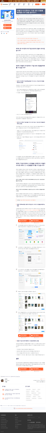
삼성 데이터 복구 (3, 424)
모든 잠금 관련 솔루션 (4, 427)
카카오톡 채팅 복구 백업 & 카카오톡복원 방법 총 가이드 (12, 398)
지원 (32, 4)
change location (28, 394)
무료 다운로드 (8, 25)
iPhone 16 (27, 391)
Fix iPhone (39, 398)
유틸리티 (28, 4)
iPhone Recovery (28, 400)
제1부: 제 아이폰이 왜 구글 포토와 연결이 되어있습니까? (28, 38)
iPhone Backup (28, 396)
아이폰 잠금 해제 (3, 419)
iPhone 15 (33, 391)
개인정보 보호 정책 (18, 420)
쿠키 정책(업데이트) (18, 424)
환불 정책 (16, 426)
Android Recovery (36, 394)
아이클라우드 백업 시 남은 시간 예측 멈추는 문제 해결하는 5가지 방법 (12, 390)
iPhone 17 (34, 389)
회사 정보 (16, 417)
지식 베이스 (3, 417)
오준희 (6, 379)
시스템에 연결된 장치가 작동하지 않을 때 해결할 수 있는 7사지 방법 (12, 394)
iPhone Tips (18, 376)
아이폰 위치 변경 (3, 426)
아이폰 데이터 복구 (4, 422)
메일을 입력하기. (33, 417)
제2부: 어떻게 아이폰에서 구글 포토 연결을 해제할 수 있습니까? (29, 40)
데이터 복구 (19, 4)
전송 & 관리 (24, 4)
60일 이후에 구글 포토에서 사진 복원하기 (28, 200)
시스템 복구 (10, 4)
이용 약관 (16, 422)
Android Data (28, 389)
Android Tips (34, 398)
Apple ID (34, 396)
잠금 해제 (14, 4)
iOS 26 (39, 389)
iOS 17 (37, 391)
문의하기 (16, 419)
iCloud (39, 396)
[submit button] (39, 417)
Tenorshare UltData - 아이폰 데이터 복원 (32, 210)
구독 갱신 (16, 427)
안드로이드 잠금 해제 (4, 420)
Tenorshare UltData (7, 20)
